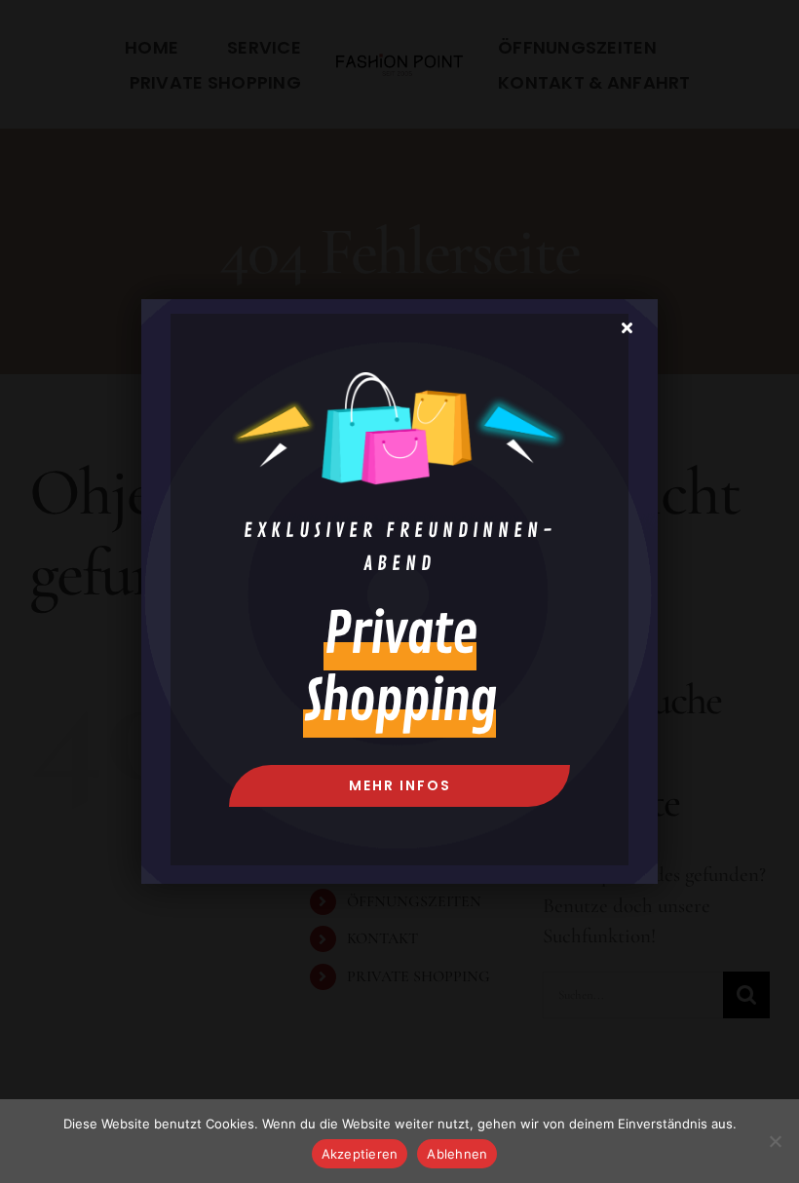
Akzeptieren (360, 1154)
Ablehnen (457, 1154)
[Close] (627, 327)
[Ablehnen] (774, 1141)
